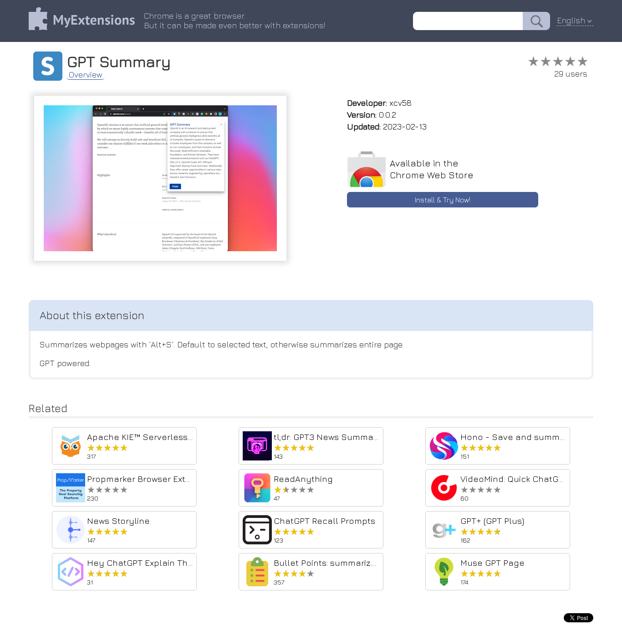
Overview (85, 74)
